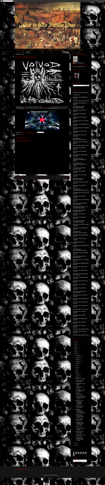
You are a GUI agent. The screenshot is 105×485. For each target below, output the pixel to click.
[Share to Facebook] (42, 132)
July (77, 365)
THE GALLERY (41, 49)
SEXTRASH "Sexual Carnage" (80, 429)
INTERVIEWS (31, 49)
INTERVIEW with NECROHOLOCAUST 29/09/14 (80, 232)
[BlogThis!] (39, 132)
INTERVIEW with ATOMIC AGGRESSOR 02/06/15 (79, 107)
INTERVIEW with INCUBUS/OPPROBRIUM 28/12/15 (81, 189)
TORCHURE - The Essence (80, 387)
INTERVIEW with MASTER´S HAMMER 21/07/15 (79, 211)
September (78, 361)
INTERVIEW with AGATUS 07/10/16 (81, 100)
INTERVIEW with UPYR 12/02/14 (80, 309)
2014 (76, 443)
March (77, 373)
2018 (76, 348)
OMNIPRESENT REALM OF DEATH (56, 49)
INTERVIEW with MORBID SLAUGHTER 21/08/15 (79, 221)
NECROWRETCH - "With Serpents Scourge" (80, 439)
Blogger (59, 475)
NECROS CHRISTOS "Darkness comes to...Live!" (80, 397)
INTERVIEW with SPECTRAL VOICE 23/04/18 (79, 292)
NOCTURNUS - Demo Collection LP (81, 390)
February (78, 375)
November (78, 357)
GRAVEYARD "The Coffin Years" (80, 432)
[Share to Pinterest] (43, 132)
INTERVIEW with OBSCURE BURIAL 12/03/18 (79, 257)
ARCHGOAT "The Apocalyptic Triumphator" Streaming (80, 402)
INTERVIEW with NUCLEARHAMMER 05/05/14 (79, 250)
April (77, 371)
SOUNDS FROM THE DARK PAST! (81, 92)
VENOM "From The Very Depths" (80, 407)
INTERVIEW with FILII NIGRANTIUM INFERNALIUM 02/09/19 (79, 159)
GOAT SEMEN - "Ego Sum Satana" (80, 435)
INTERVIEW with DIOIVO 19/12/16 (81, 145)
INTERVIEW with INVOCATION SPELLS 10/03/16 (80, 204)
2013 (76, 445)
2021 (76, 342)
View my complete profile (78, 66)
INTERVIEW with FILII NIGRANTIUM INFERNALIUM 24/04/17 (79, 164)
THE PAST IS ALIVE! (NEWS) (26, 134)
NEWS (23, 49)
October (78, 359)
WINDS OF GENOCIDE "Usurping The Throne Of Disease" (81, 411)
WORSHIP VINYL (71, 49)
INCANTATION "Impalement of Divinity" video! (79, 416)
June (77, 367)
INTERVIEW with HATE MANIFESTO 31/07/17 (78, 179)
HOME (17, 49)
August (77, 363)
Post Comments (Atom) (45, 181)
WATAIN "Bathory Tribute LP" (79, 420)
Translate (84, 462)
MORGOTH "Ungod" (80, 378)
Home (42, 177)
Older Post (65, 177)
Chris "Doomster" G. (79, 63)
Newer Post (19, 177)
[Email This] (37, 132)
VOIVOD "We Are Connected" (79, 381)
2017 (76, 350)
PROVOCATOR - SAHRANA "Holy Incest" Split (80, 423)
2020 (76, 344)
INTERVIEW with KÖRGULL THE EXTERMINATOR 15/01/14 (80, 207)
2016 (76, 351)
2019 (76, 346)
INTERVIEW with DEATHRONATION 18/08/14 (79, 139)
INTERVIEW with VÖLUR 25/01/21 (81, 329)
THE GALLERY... (79, 426)
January (78, 377)
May (77, 369)
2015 (76, 353)
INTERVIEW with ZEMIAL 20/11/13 (81, 335)
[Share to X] (40, 132)
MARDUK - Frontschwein (79, 394)
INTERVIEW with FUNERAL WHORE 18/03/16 (79, 168)
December (78, 355)
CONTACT (80, 49)
